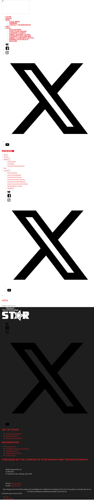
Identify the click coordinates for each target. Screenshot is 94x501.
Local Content (11, 455)
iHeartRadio (9, 499)
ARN (7, 497)
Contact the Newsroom (20, 25)
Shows (9, 18)
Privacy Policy (11, 446)
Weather (13, 41)
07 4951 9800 (16, 483)
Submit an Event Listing (19, 35)
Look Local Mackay (18, 31)
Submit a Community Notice (21, 38)
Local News (14, 22)
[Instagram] (7, 54)
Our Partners (15, 30)
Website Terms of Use (13, 453)
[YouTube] (7, 146)
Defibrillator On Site (18, 39)
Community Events (17, 33)
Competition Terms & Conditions (17, 449)
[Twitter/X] (49, 141)
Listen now (7, 151)
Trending (13, 23)
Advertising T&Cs (12, 451)
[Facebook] (7, 49)
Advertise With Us (12, 436)
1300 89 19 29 (16, 486)
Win (7, 26)
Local (8, 28)
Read (8, 20)
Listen (8, 17)
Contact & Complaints (13, 434)
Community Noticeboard (20, 36)
